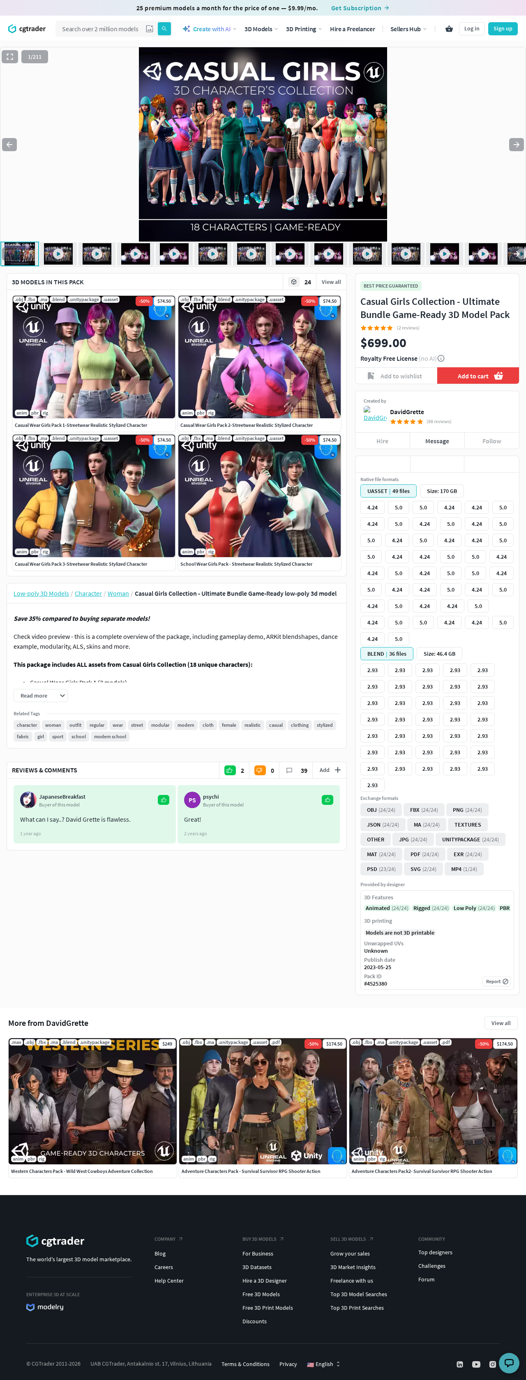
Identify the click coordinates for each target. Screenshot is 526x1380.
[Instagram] (493, 1364)
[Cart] (449, 28)
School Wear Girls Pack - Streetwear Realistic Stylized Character (246, 564)
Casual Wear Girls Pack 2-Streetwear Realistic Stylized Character (246, 425)
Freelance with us (351, 1280)
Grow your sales (350, 1253)
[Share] (491, 464)
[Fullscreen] (10, 56)
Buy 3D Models (259, 1239)
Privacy (288, 1364)
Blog (160, 1253)
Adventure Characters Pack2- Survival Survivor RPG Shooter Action (422, 1171)
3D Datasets (257, 1267)
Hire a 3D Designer (264, 1280)
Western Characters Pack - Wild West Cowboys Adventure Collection (82, 1171)
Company (165, 1239)
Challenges (431, 1265)
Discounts (254, 1321)
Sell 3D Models (348, 1239)
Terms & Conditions (245, 1364)
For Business (257, 1253)
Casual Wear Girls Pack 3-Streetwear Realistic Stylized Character (81, 564)
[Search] (164, 28)
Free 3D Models (261, 1294)
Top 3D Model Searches (358, 1294)
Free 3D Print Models (267, 1307)
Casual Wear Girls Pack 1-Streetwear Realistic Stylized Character (81, 425)
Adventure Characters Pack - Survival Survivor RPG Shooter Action (251, 1171)
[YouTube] (477, 1364)
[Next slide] (516, 144)
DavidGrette (407, 412)
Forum (426, 1279)
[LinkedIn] (460, 1364)
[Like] (382, 464)
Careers (164, 1267)
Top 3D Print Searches (357, 1307)
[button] (149, 28)
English (320, 1364)
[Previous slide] (9, 144)
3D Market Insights (353, 1267)
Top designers (435, 1252)
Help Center (169, 1280)
